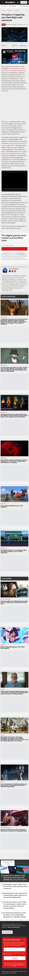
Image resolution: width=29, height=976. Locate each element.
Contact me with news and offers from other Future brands (14, 953)
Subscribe (23, 2)
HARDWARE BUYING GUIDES (7, 863)
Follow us (16, 45)
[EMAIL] (15, 271)
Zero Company (24, 6)
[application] (14, 179)
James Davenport (12, 24)
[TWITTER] (10, 271)
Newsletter (24, 45)
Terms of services (20, 253)
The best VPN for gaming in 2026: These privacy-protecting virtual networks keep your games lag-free (15, 877)
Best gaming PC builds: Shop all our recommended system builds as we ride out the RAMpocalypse (15, 895)
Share (5, 45)
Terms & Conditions (13, 965)
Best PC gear (12, 6)
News (3, 24)
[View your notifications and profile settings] (14, 2)
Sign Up (14, 958)
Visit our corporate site (14, 927)
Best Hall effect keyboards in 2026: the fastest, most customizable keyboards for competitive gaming (14, 915)
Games (3, 10)
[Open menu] (2, 2)
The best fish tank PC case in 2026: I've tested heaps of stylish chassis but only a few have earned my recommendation (14, 905)
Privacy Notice (22, 254)
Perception (16, 10)
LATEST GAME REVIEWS (21, 863)
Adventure (9, 10)
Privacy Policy (20, 964)
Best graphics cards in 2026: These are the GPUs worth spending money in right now (15, 886)
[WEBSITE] (13, 271)
